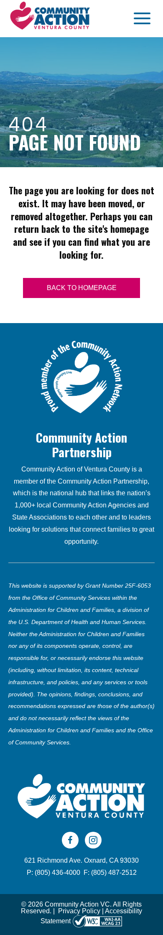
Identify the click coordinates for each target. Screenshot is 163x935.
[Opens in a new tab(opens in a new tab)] (97, 921)
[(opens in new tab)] (81, 376)
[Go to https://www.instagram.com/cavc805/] (93, 840)
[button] (140, 18)
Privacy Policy (79, 911)
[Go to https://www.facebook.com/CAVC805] (70, 840)
